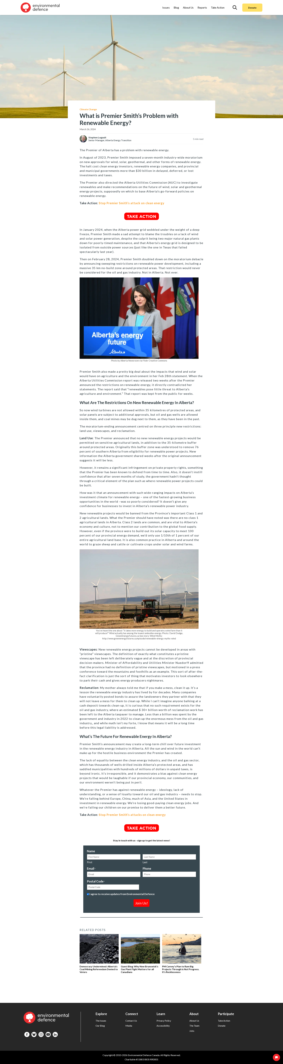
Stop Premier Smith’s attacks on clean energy (132, 814)
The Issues (101, 1020)
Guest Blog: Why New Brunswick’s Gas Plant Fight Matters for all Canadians (139, 969)
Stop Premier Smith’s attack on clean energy (131, 203)
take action (224, 1020)
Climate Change (88, 109)
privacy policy (164, 1020)
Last (145, 862)
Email (91, 868)
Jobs (191, 1030)
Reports (202, 7)
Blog (176, 7)
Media (128, 1025)
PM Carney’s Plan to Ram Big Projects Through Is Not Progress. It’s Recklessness (180, 969)
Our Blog (100, 1025)
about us (194, 1020)
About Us (188, 7)
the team (194, 1025)
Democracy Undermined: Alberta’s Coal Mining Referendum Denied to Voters (99, 969)
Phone (147, 868)
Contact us (131, 1020)
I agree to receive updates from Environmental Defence (122, 894)
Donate (252, 7)
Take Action (217, 7)
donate (221, 1025)
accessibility (163, 1025)
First (89, 862)
